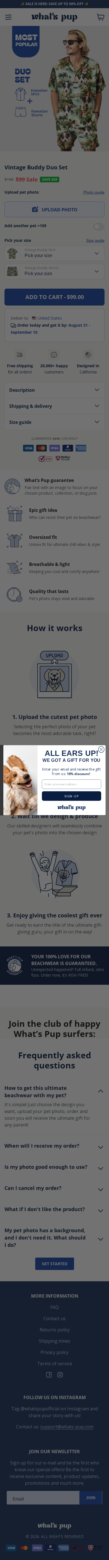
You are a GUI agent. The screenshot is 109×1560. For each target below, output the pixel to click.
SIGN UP (71, 796)
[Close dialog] (101, 749)
